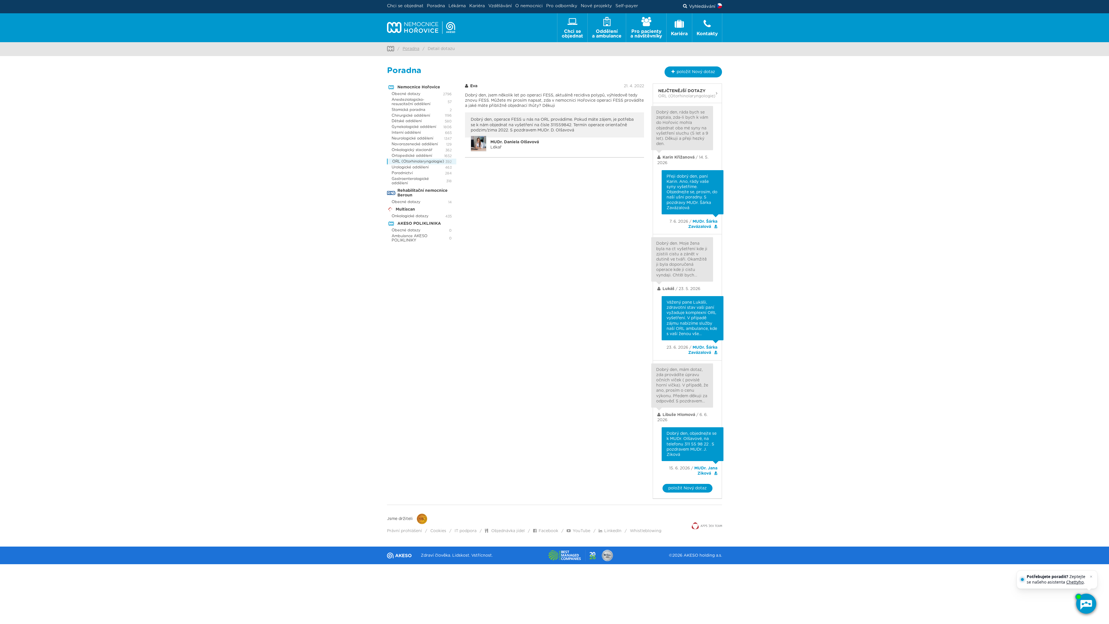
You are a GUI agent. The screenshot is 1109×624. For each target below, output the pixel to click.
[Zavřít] (1091, 576)
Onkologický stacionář (412, 150)
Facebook (548, 531)
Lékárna (457, 6)
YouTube (581, 531)
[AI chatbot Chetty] (1086, 603)
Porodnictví (402, 173)
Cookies (438, 531)
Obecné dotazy (406, 94)
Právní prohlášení (404, 531)
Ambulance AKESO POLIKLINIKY (409, 238)
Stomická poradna (408, 110)
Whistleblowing (645, 531)
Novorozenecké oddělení (415, 144)
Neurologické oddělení (412, 138)
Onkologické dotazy (410, 216)
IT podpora (466, 531)
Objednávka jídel (507, 531)
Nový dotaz (696, 72)
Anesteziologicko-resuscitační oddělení (411, 102)
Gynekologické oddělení (414, 127)
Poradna (436, 6)
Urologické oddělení (410, 167)
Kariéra (477, 6)
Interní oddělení (406, 133)
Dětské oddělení (407, 121)
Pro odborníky (561, 6)
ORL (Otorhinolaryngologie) (418, 162)
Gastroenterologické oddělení (410, 181)
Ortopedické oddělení (412, 156)
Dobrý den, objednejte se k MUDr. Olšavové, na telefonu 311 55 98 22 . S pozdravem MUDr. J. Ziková (692, 444)
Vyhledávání (702, 6)
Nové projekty (596, 6)
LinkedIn (613, 531)
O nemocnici (529, 6)
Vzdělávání (500, 6)
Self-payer (626, 6)
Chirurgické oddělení (411, 116)
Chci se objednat (405, 6)
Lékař (514, 144)
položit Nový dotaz (687, 488)
